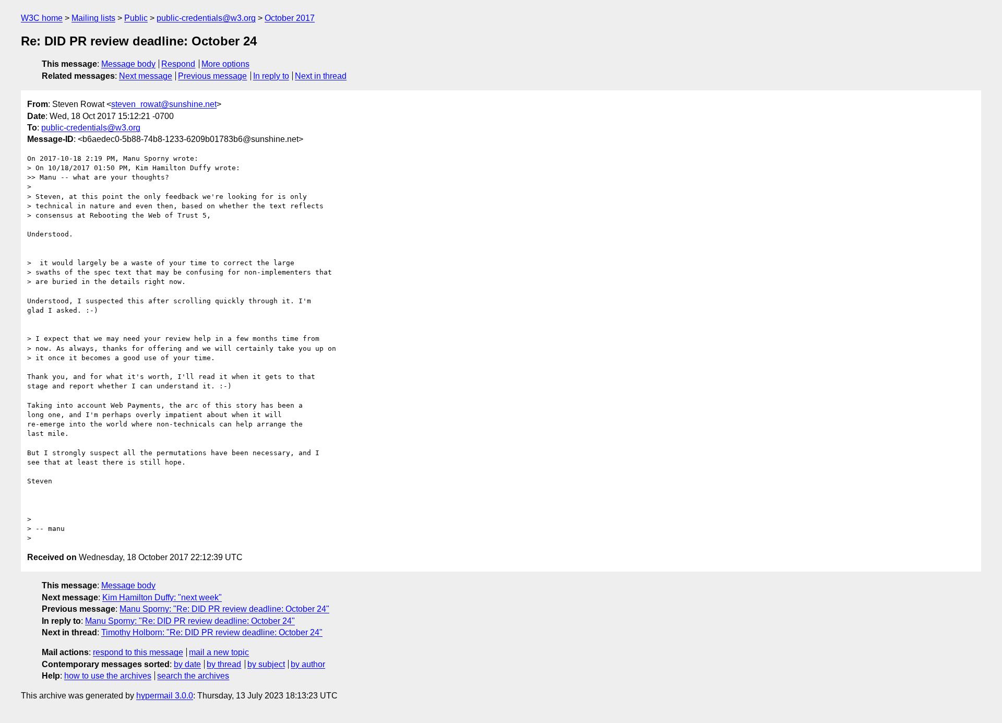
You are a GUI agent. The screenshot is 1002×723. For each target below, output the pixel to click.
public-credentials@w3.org (206, 18)
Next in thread (321, 76)
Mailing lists (93, 18)
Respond (178, 64)
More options (225, 64)
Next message (145, 76)
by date (187, 664)
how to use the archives (107, 675)
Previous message (212, 76)
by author (308, 664)
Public (136, 18)
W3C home (42, 18)
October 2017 (290, 18)
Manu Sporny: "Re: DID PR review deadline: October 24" (224, 609)
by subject (266, 664)
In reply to (271, 76)
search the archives (193, 675)
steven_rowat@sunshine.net (164, 104)
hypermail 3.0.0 (164, 695)
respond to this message (138, 652)
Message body (128, 64)
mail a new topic (219, 652)
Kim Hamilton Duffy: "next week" (162, 597)
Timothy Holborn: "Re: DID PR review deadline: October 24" (212, 632)
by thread (224, 664)
